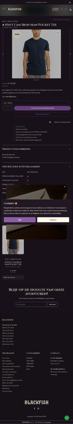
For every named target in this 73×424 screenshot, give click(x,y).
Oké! (19, 220)
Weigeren (53, 220)
